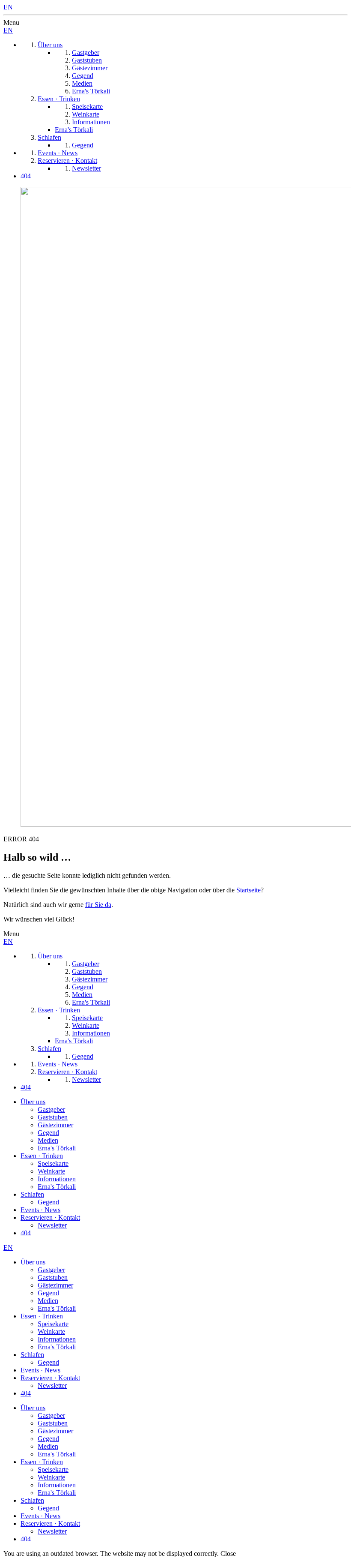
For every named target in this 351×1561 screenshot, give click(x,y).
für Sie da (98, 904)
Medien (48, 1140)
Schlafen (32, 1194)
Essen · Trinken (42, 1155)
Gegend (48, 1132)
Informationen (57, 1179)
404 (26, 1233)
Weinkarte (51, 1171)
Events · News (40, 1209)
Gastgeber (51, 1109)
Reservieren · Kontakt (50, 1217)
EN (8, 7)
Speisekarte (53, 1163)
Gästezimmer (55, 1125)
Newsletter (52, 1225)
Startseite (248, 890)
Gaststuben (53, 1117)
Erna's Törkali (57, 1148)
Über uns (33, 1101)
